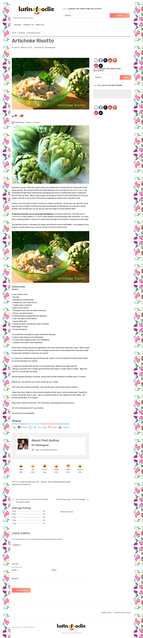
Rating (15, 564)
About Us (40, 25)
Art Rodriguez (50, 48)
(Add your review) (66, 512)
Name (15, 570)
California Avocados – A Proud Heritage (70, 499)
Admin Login (106, 612)
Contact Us (28, 25)
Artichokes (53, 482)
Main (60, 482)
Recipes (17, 25)
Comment (17, 545)
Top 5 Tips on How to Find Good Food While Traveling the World (32, 500)
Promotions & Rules (122, 612)
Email (55, 570)
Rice (21, 485)
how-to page (36, 217)
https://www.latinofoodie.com (46, 450)
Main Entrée (26, 482)
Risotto (27, 485)
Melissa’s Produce (76, 190)
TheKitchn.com (17, 217)
